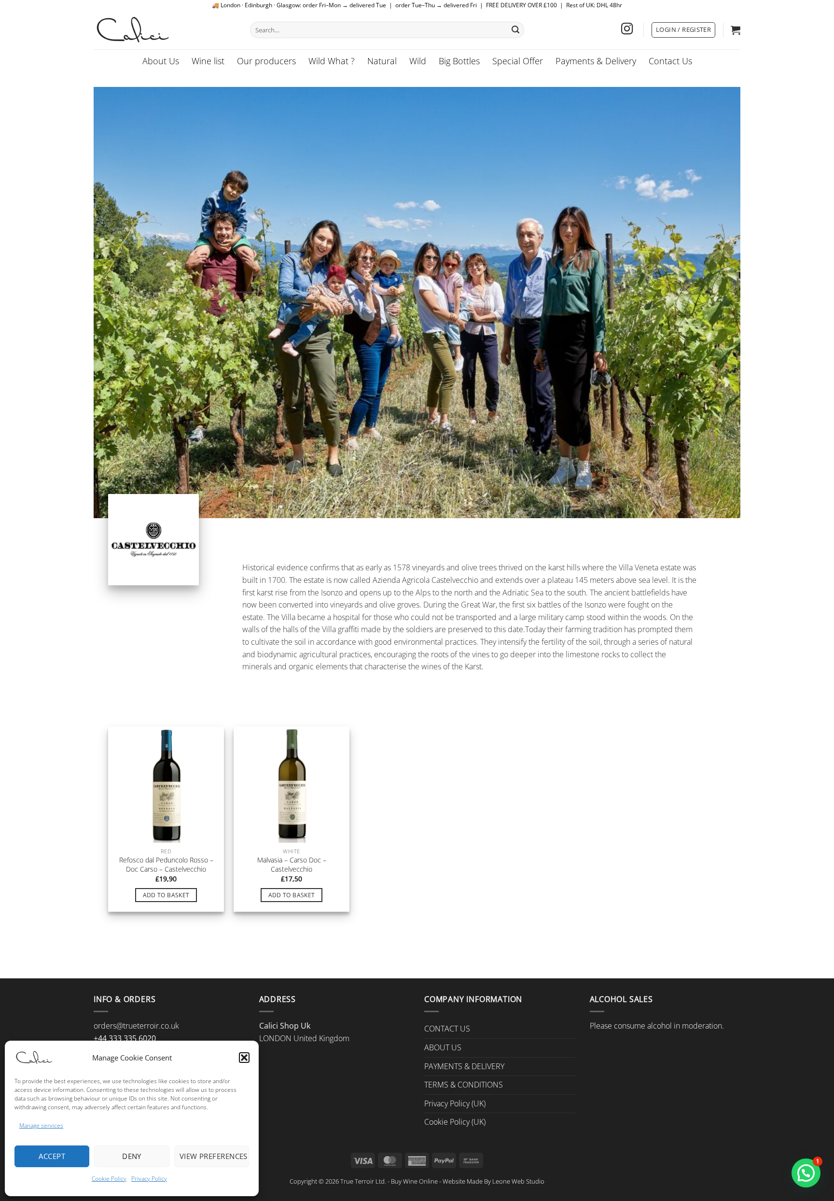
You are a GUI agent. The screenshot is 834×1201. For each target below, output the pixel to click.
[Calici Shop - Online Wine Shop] (165, 30)
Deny (131, 1156)
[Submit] (515, 30)
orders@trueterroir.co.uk (136, 1025)
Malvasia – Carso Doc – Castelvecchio (291, 865)
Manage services (41, 1125)
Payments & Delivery (596, 61)
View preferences (214, 1156)
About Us (160, 61)
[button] (244, 1057)
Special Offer (517, 61)
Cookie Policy (109, 1178)
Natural (382, 61)
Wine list (208, 61)
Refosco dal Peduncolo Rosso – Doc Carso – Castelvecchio (166, 865)
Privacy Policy (149, 1178)
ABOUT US (442, 1047)
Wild (417, 61)
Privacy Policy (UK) (455, 1103)
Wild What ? (331, 61)
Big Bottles (459, 61)
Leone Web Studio (518, 1181)
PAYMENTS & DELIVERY (464, 1066)
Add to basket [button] (166, 894)
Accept (52, 1156)
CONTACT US (447, 1028)
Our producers (266, 61)
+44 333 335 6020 (125, 1038)
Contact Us (670, 61)
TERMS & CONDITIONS (463, 1084)
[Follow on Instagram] (627, 29)
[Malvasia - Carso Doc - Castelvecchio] (291, 785)
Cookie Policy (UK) (455, 1121)
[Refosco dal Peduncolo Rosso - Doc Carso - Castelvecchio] (166, 785)
